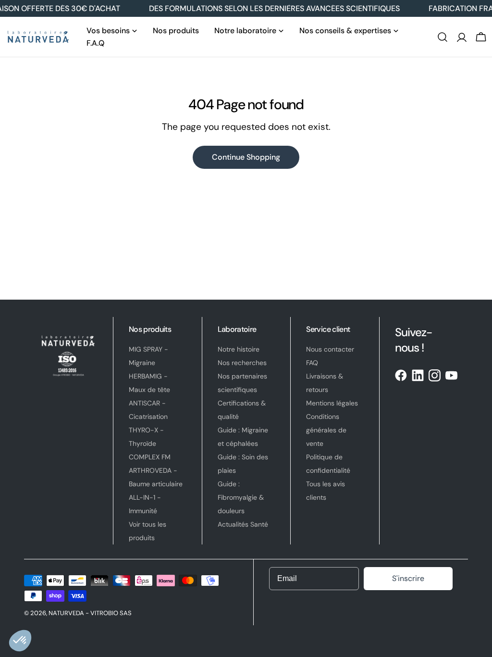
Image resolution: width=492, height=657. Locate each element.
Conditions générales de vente (326, 430)
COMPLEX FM (150, 457)
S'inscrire (408, 578)
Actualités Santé (243, 524)
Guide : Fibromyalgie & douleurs (241, 497)
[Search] (442, 37)
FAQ (312, 362)
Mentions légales (332, 403)
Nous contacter (330, 349)
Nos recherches (242, 362)
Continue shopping (246, 157)
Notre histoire (238, 349)
